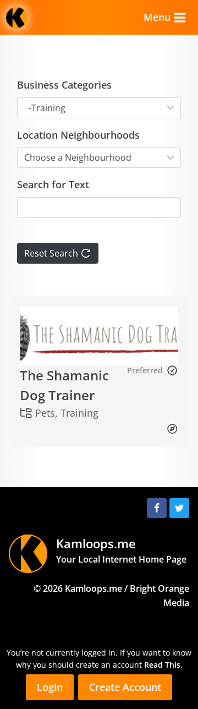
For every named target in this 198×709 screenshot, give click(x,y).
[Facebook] (157, 508)
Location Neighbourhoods (78, 134)
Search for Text (53, 184)
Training (79, 412)
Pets (45, 412)
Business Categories (64, 84)
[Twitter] (179, 508)
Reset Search (52, 253)
